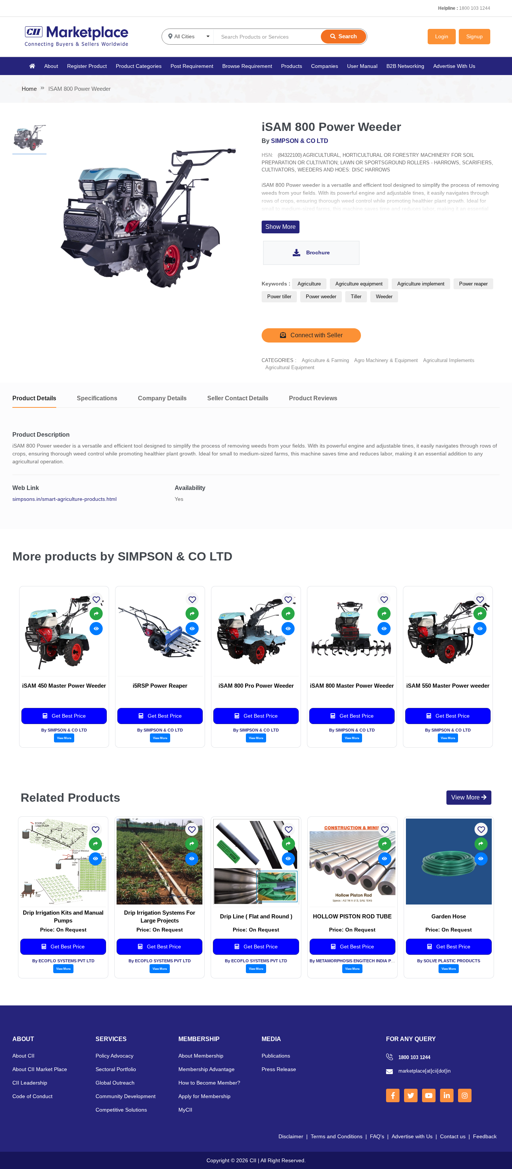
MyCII (185, 1110)
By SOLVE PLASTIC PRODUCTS (448, 961)
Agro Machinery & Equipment (386, 360)
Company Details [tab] (162, 398)
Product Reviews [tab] (313, 398)
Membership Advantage (206, 1069)
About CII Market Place (39, 1069)
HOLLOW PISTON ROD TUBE (352, 916)
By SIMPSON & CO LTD (64, 730)
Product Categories (139, 66)
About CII (23, 1056)
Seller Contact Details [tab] (237, 398)
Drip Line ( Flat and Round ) (256, 916)
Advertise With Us (454, 66)
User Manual (362, 66)
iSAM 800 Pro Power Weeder (256, 685)
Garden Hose (448, 916)
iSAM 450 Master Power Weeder (64, 685)
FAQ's (377, 1136)
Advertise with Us (412, 1136)
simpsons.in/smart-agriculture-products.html (64, 499)
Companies (324, 66)
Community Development (126, 1096)
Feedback (485, 1136)
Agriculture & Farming (325, 360)
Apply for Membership (204, 1096)
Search (347, 36)
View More (64, 738)
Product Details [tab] (34, 398)
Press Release (279, 1069)
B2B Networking (405, 66)
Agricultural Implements (449, 360)
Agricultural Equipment (289, 367)
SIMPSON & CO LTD (299, 141)
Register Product (87, 66)
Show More (280, 227)
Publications (276, 1056)
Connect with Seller (316, 335)
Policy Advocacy (114, 1056)
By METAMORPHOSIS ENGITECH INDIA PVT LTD (357, 961)
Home (29, 89)
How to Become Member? (209, 1083)
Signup (474, 36)
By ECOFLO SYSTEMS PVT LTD (63, 961)
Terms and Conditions (336, 1136)
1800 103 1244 (474, 8)
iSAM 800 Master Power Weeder (352, 685)
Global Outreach (115, 1083)
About (51, 66)
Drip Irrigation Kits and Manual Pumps (63, 916)
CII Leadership (29, 1083)
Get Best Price (68, 716)
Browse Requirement (247, 66)
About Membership (200, 1056)
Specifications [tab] (97, 398)
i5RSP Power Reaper (160, 685)
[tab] (29, 137)
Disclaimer (290, 1136)
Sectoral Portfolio (116, 1069)
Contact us (453, 1136)
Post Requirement (192, 66)
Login (441, 36)
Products (291, 66)
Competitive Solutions (121, 1110)
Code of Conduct (32, 1096)
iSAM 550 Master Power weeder (448, 685)
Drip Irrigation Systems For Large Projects (159, 916)
